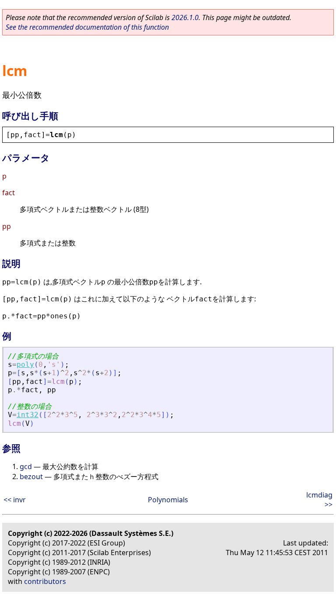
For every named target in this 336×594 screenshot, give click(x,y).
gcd (26, 466)
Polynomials (168, 499)
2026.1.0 (185, 17)
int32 (27, 415)
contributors (45, 581)
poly (25, 364)
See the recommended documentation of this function (87, 27)
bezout (31, 476)
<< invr (15, 499)
